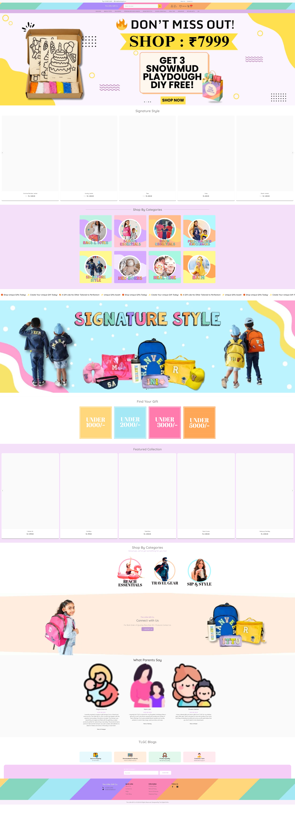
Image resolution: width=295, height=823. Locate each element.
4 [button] (150, 101)
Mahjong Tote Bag (265, 550)
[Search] (143, 6)
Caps (206, 193)
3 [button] (148, 101)
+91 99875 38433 (108, 1)
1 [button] (144, 101)
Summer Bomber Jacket (30, 193)
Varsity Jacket (89, 193)
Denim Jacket (265, 193)
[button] (2, 152)
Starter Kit (30, 550)
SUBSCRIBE (165, 791)
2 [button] (146, 101)
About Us (183, 1)
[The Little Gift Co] (96, 231)
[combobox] (141, 6)
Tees (147, 193)
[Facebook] (172, 805)
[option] (147, 59)
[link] (96, 775)
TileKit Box (147, 550)
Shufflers (88, 550)
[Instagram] (177, 805)
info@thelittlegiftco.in (121, 1)
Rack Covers (206, 550)
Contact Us (189, 1)
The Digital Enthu (164, 820)
